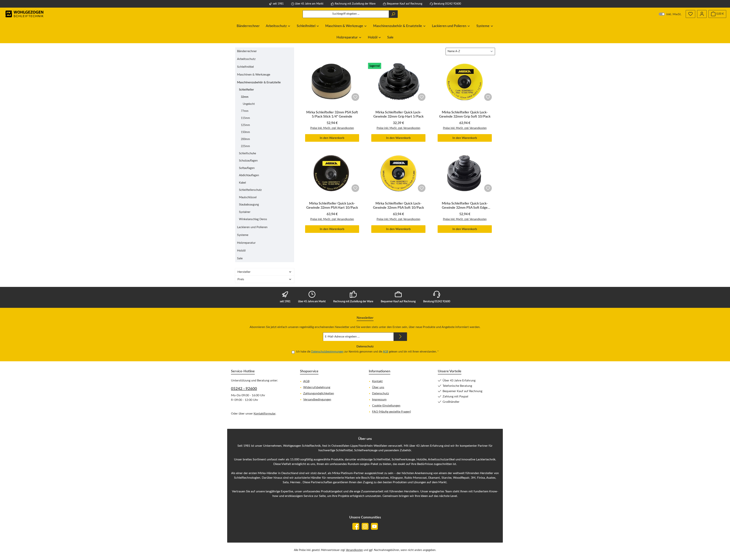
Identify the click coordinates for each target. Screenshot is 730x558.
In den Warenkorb (332, 137)
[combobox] (346, 14)
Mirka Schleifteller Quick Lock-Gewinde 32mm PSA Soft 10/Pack (398, 205)
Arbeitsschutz (246, 58)
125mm (245, 125)
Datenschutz (380, 393)
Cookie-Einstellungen (386, 405)
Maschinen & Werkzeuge (253, 74)
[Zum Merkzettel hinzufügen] (355, 97)
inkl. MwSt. (670, 14)
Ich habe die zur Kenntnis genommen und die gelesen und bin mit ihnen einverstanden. (367, 351)
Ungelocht (249, 104)
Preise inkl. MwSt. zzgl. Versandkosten (332, 128)
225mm (245, 146)
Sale (240, 258)
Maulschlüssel (248, 197)
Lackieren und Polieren (252, 227)
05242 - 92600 (244, 389)
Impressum (379, 399)
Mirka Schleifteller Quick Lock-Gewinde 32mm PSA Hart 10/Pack (332, 205)
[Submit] (400, 336)
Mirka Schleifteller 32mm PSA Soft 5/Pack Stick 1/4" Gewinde (332, 114)
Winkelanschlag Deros (253, 219)
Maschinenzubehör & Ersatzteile (259, 82)
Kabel (242, 182)
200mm (245, 139)
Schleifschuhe (247, 153)
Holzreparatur (246, 242)
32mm (244, 97)
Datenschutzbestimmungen (327, 351)
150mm (245, 132)
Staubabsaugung (249, 204)
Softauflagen (247, 168)
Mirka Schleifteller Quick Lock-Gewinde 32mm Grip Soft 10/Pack (464, 114)
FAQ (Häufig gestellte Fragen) (391, 411)
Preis (240, 279)
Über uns (378, 387)
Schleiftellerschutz (250, 190)
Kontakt (377, 381)
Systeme (242, 234)
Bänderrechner (247, 51)
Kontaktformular (264, 413)
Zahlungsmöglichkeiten (318, 393)
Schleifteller (246, 89)
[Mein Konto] (702, 14)
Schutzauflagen (248, 160)
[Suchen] (393, 14)
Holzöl (241, 250)
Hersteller (244, 271)
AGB (385, 351)
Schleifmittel (245, 66)
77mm (244, 111)
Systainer (244, 212)
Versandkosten (354, 550)
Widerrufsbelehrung (316, 387)
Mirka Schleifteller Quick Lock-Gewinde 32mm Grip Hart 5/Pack (398, 114)
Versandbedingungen (317, 399)
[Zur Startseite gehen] (25, 14)
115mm (245, 118)
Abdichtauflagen (249, 175)
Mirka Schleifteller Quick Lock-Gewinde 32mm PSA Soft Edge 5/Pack (465, 206)
